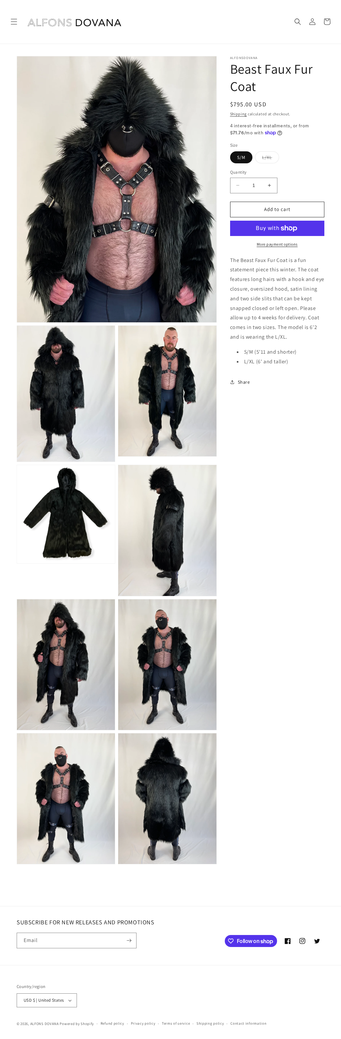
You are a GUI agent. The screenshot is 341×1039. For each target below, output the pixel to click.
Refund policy (112, 1023)
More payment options (277, 244)
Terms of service (176, 1023)
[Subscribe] (129, 940)
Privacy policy (143, 1023)
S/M (241, 157)
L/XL (270, 158)
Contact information (248, 1023)
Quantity (238, 172)
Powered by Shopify (77, 1023)
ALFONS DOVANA (44, 1023)
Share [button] (244, 382)
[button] (14, 21)
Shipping (238, 113)
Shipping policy (210, 1023)
